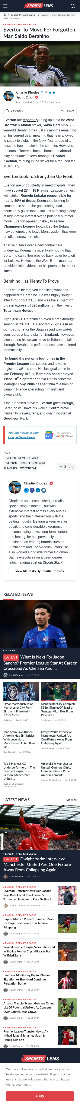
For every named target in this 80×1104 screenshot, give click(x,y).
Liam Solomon (48, 748)
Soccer (10, 650)
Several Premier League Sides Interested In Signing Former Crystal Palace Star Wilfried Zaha (29, 951)
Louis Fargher (16, 675)
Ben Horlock (9, 752)
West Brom (28, 468)
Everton (11, 463)
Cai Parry (7, 720)
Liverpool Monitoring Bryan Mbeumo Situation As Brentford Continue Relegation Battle (27, 979)
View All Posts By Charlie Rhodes (39, 571)
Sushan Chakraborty (13, 784)
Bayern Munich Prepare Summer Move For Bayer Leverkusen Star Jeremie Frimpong (28, 923)
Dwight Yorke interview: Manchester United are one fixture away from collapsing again (37, 864)
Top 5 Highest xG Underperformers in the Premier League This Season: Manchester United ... (19, 771)
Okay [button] (40, 1096)
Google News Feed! (21, 437)
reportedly (30, 120)
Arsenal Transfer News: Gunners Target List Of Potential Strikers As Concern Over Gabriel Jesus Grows (28, 1007)
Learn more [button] (23, 1084)
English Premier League (23, 15)
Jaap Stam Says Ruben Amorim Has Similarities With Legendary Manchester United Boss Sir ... (19, 740)
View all (71, 800)
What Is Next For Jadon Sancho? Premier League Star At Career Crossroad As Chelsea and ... (40, 663)
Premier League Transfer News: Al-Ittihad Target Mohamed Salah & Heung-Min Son (25, 1035)
